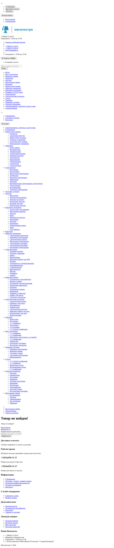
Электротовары (11, 108)
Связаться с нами (11, 496)
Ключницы (14, 223)
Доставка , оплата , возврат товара (18, 481)
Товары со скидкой (12, 512)
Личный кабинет (11, 521)
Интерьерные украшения (19, 144)
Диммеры (13, 273)
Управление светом (17, 289)
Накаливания (15, 160)
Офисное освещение (13, 88)
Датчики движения (17, 253)
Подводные (14, 385)
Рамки (12, 255)
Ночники (13, 182)
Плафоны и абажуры (18, 293)
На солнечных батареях (19, 391)
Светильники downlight (19, 245)
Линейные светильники (19, 237)
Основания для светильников (21, 283)
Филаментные (15, 150)
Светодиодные (15, 166)
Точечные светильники (18, 190)
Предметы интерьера (13, 90)
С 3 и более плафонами (18, 361)
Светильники (10, 94)
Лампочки (9, 78)
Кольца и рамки (16, 281)
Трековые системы (12, 102)
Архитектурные (16, 389)
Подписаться (6, 436)
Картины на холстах (17, 217)
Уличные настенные (17, 381)
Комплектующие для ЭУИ (20, 259)
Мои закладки (10, 525)
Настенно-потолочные (18, 178)
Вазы (12, 215)
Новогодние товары (13, 86)
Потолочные (14, 172)
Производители (11, 506)
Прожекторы (15, 375)
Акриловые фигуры (17, 136)
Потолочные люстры (18, 205)
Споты (7, 98)
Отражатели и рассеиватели (20, 279)
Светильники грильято (18, 243)
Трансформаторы (16, 265)
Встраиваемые (15, 188)
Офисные (13, 403)
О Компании (10, 7)
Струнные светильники (19, 355)
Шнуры (13, 271)
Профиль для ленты (17, 303)
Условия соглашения (13, 485)
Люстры (8, 80)
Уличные (13, 373)
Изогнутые (14, 319)
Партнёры (9, 510)
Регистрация (10, 19)
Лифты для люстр (16, 295)
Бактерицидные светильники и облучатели (26, 184)
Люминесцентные (17, 156)
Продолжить (5, 427)
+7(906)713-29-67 (11, 46)
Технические (15, 158)
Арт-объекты (15, 229)
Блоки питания (15, 315)
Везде (7, 72)
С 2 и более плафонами (18, 329)
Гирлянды (13, 134)
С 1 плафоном (15, 323)
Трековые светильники (18, 349)
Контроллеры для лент (18, 313)
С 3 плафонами (15, 339)
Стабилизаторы (16, 267)
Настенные (14, 170)
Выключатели (15, 269)
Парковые (13, 379)
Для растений (15, 186)
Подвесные (14, 176)
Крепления (14, 291)
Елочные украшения (17, 140)
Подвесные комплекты (18, 285)
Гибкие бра (14, 341)
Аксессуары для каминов (19, 209)
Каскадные (14, 195)
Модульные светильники (19, 241)
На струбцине (15, 401)
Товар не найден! (11, 413)
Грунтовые (14, 377)
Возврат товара (11, 498)
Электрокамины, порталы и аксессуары (20, 106)
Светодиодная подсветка (14, 96)
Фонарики (14, 383)
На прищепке (15, 395)
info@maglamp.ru (11, 50)
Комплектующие (11, 76)
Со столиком (14, 327)
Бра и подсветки (11, 74)
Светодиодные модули (18, 309)
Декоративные (15, 162)
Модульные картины (18, 211)
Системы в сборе (16, 353)
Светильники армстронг (19, 235)
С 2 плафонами (15, 335)
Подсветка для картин (18, 345)
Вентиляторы (15, 257)
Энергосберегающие (17, 154)
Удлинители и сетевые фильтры (22, 263)
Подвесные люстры (17, 201)
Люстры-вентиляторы (18, 197)
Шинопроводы (15, 357)
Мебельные (14, 180)
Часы (12, 227)
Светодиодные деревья (18, 142)
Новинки (8, 84)
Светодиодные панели (18, 239)
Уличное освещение (12, 104)
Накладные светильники (19, 174)
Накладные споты (16, 365)
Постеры (13, 221)
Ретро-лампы (15, 148)
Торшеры (8, 100)
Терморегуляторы (16, 251)
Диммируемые (15, 152)
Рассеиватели (15, 305)
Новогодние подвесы (18, 138)
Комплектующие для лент (20, 311)
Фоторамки (14, 219)
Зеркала (13, 213)
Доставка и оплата (12, 9)
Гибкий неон (15, 307)
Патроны (13, 287)
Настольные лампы (12, 82)
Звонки (12, 275)
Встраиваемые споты (18, 367)
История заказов (11, 523)
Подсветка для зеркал (18, 343)
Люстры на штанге (17, 199)
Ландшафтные (15, 387)
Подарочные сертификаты (15, 508)
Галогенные (14, 164)
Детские (13, 397)
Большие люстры (16, 203)
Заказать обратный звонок (15, 42)
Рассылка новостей (12, 527)
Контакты (9, 11)
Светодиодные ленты (18, 301)
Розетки (13, 261)
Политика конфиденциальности (17, 483)
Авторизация (10, 21)
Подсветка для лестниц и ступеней (23, 337)
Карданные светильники (19, 247)
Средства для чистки (18, 297)
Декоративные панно (18, 225)
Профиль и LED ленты (14, 92)
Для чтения (14, 325)
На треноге (14, 321)
